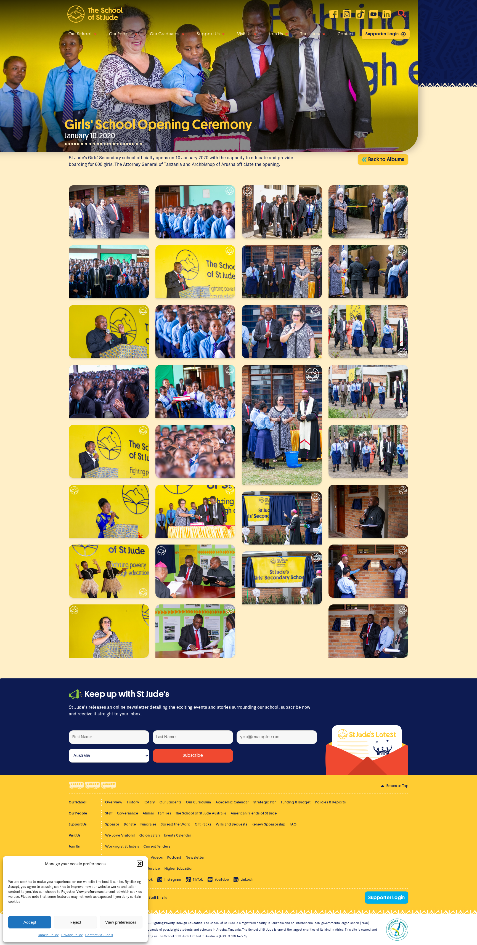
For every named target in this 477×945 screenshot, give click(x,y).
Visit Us (244, 34)
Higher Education (179, 868)
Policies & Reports (330, 802)
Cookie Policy (48, 935)
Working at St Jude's (122, 846)
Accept (29, 922)
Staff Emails (158, 897)
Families (164, 813)
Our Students (171, 802)
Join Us (276, 34)
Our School (80, 34)
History (133, 802)
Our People (120, 34)
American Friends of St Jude (254, 813)
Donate (130, 824)
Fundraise (149, 824)
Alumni (148, 813)
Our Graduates (164, 34)
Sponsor (112, 824)
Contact (346, 34)
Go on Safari (149, 835)
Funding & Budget (296, 802)
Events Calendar (177, 835)
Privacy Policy (72, 935)
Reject (75, 922)
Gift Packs (203, 824)
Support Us (208, 34)
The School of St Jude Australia (201, 813)
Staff (109, 813)
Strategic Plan (265, 802)
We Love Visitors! (120, 835)
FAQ (293, 824)
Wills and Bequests (231, 824)
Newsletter (195, 857)
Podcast (174, 857)
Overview (114, 802)
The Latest (310, 34)
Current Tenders (157, 846)
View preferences (121, 922)
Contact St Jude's (99, 935)
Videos (157, 857)
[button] (139, 863)
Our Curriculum (198, 802)
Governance (127, 813)
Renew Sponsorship (268, 824)
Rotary (149, 802)
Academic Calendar (232, 802)
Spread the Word (175, 824)
